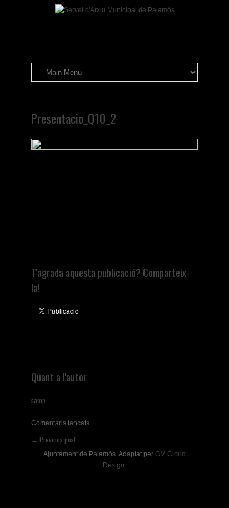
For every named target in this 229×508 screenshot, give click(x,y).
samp (38, 400)
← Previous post (53, 439)
